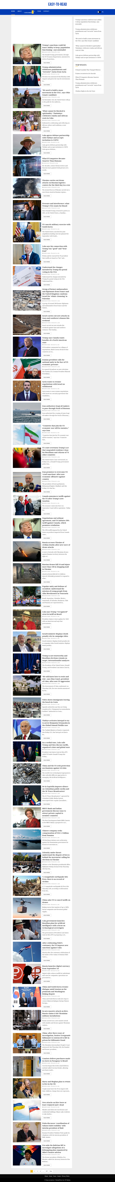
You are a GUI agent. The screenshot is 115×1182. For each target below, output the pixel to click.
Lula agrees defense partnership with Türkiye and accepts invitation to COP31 (55, 137)
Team (39, 11)
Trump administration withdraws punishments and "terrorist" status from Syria (88, 85)
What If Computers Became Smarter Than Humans (53, 159)
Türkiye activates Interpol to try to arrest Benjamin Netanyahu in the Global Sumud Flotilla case (56, 722)
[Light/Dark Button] (99, 12)
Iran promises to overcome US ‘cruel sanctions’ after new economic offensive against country (55, 475)
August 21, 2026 (56, 683)
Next (51, 1171)
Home (13, 11)
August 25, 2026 (56, 52)
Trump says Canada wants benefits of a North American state (54, 340)
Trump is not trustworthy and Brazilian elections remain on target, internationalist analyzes (55, 658)
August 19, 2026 (56, 1130)
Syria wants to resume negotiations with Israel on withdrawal (53, 384)
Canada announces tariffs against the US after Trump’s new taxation (56, 498)
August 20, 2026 (56, 949)
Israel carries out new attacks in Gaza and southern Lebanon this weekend (55, 318)
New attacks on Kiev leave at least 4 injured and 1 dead (54, 1103)
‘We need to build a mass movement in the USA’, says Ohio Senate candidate (56, 92)
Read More (47, 62)
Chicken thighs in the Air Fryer (85, 91)
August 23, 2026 (55, 274)
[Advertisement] (27, 31)
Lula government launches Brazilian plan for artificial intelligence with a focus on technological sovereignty (53, 924)
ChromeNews (58, 1180)
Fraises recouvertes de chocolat (85, 73)
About (19, 11)
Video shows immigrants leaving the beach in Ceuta (56, 701)
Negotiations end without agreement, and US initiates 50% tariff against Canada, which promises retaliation (55, 521)
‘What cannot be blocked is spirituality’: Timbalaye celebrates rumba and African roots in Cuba (55, 114)
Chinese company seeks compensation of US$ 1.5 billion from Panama (55, 833)
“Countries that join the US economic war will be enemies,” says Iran (55, 428)
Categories (28, 12)
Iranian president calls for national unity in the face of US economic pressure (55, 362)
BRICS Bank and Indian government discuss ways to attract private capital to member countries (54, 812)
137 (47, 1171)
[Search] (103, 12)
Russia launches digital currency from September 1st (56, 967)
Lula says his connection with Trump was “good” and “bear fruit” (54, 248)
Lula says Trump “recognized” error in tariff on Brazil (55, 613)
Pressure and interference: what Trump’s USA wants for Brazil (55, 204)
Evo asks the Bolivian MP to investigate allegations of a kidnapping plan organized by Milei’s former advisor (55, 1149)
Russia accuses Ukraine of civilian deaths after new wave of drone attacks (56, 544)
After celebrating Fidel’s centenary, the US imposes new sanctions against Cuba (55, 945)
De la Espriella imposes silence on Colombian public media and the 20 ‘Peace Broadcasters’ (55, 788)
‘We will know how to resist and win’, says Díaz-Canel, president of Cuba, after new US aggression (56, 678)
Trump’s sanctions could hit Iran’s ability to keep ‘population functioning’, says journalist (56, 47)
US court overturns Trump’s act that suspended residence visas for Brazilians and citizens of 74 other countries (55, 451)
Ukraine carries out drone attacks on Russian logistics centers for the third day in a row (56, 182)
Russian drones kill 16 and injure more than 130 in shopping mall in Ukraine (56, 566)
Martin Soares (46, 74)
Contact (46, 11)
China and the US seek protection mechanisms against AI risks (56, 767)
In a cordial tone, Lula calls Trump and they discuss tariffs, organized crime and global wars (56, 744)
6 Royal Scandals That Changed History (88, 70)
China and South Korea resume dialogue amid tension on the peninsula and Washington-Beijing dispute (55, 990)
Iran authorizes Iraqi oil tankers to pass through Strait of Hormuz (56, 407)
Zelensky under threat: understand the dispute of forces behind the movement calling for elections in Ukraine (56, 856)
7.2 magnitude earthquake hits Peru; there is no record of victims (55, 879)
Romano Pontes (47, 52)
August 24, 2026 (55, 74)
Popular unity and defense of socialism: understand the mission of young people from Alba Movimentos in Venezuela (55, 590)
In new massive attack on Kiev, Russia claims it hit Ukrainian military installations (55, 1013)
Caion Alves (46, 163)
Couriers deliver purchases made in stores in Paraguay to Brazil (56, 1059)
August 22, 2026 (56, 481)
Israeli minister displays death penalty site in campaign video (55, 635)
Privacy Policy (66, 1176)
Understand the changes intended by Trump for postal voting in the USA (54, 269)
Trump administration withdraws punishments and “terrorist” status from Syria (54, 69)
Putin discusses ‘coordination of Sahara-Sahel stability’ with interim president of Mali (55, 1125)
